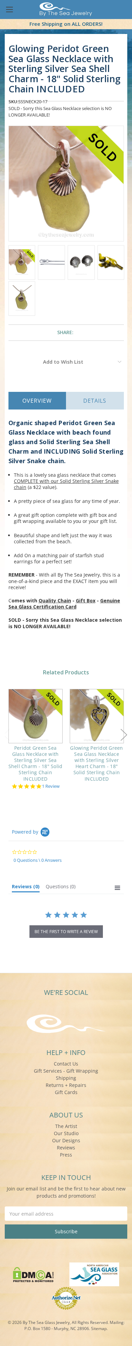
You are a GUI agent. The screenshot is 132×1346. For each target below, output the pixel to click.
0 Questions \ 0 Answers (38, 860)
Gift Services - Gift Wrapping (66, 1071)
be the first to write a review (66, 931)
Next (124, 735)
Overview (37, 400)
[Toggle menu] (9, 9)
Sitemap (99, 1328)
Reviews (66, 1147)
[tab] (26, 888)
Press (66, 1154)
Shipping (66, 1078)
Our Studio (66, 1133)
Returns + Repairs (66, 1085)
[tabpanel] (35, 740)
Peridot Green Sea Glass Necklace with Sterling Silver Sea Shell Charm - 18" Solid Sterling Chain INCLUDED (35, 763)
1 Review (51, 786)
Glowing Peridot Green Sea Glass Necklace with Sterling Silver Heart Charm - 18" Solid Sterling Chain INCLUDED (96, 763)
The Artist (66, 1126)
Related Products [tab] (66, 672)
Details (94, 400)
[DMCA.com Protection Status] (33, 1274)
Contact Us (66, 1063)
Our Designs (66, 1140)
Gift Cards (66, 1092)
